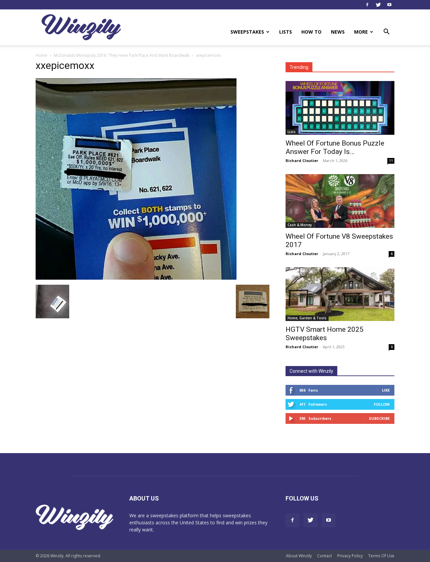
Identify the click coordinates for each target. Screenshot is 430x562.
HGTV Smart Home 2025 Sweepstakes (324, 333)
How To (311, 32)
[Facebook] (367, 4)
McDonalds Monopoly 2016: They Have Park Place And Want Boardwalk (121, 55)
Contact (324, 556)
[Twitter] (378, 4)
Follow (382, 404)
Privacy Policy (350, 556)
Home (41, 55)
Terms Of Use (381, 556)
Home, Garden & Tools (307, 318)
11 (391, 160)
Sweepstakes (247, 32)
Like (386, 390)
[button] (386, 32)
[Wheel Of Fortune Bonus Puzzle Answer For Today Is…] (340, 108)
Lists (285, 32)
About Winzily (299, 556)
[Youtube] (389, 4)
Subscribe (379, 418)
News (338, 32)
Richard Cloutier (302, 160)
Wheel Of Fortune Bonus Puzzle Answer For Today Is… (335, 147)
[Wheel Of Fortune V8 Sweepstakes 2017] (340, 201)
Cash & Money (300, 225)
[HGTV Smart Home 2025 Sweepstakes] (340, 294)
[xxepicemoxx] (136, 278)
